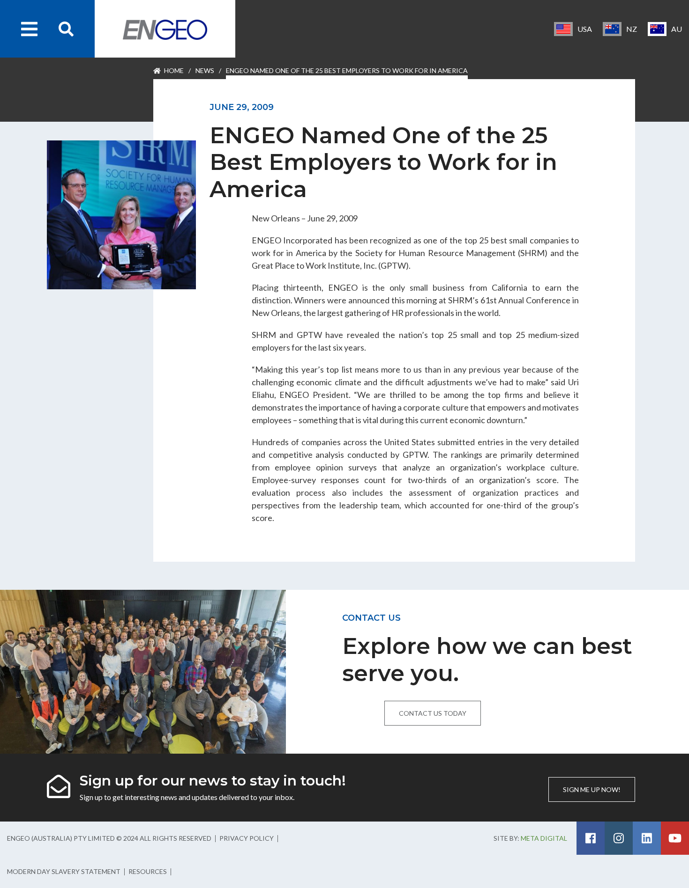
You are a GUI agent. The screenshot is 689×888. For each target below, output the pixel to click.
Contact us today (432, 713)
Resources (147, 871)
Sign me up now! (592, 789)
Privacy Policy (246, 838)
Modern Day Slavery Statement (63, 871)
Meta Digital (544, 838)
